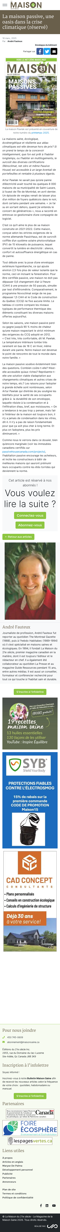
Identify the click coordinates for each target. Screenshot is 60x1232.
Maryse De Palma (12, 1165)
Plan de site (9, 1189)
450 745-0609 (15, 1037)
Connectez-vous (30, 515)
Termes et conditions (14, 1193)
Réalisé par (39, 1226)
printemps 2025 (40, 132)
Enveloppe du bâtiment (46, 45)
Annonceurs (9, 1181)
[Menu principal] (4, 5)
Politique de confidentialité (17, 1197)
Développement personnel (17, 1169)
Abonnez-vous (30, 525)
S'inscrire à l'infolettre (30, 691)
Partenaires (9, 1177)
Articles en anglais (12, 1161)
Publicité (7, 1173)
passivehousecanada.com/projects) (23, 451)
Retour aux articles (19, 536)
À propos (7, 1157)
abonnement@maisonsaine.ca (23, 1042)
